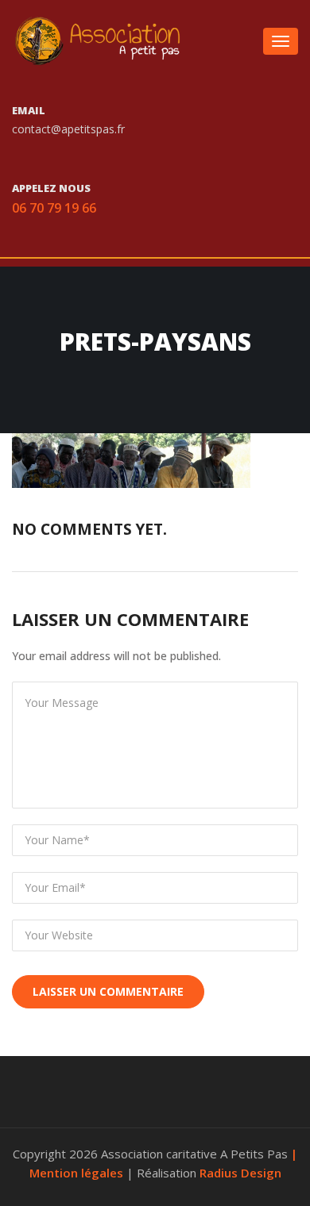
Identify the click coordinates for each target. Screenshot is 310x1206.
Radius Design (240, 1173)
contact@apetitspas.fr (68, 128)
